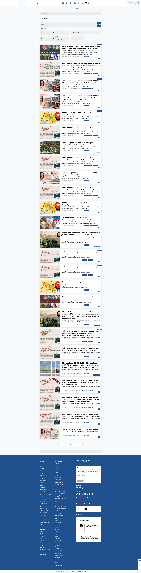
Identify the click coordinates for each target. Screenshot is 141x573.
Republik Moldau (43, 536)
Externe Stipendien (59, 515)
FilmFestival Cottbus (44, 508)
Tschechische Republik (45, 549)
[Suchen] (138, 2)
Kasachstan (42, 529)
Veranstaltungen (12, 8)
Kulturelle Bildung (43, 470)
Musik (56, 472)
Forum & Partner (59, 482)
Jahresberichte (43, 478)
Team (41, 466)
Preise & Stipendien (49, 3)
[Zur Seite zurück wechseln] (59, 445)
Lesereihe (41, 8)
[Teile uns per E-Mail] (93, 494)
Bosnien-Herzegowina (44, 522)
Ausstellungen (22, 8)
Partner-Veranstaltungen (60, 491)
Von (40, 30)
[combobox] (86, 32)
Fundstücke (57, 533)
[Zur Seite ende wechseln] (83, 445)
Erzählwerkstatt (70, 8)
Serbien (41, 544)
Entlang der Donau (59, 501)
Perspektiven (58, 522)
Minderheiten (58, 553)
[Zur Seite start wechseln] (57, 445)
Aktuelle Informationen (45, 463)
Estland (41, 526)
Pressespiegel (43, 480)
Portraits (57, 529)
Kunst (56, 470)
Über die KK (57, 538)
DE (88, 3)
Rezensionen (58, 477)
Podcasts (57, 468)
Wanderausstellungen (32, 8)
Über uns (16, 3)
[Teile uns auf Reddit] (90, 494)
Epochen (57, 520)
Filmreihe (42, 506)
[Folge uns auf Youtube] (80, 488)
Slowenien (42, 547)
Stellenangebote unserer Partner (60, 495)
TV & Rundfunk (90, 8)
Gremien (41, 464)
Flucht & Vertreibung (59, 555)
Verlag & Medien (30, 3)
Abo (56, 536)
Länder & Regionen (44, 519)
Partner (58, 3)
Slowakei (42, 545)
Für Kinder (57, 475)
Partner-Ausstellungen (60, 493)
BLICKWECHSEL (59, 461)
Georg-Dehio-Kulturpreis (60, 506)
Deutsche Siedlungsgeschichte (59, 549)
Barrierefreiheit (74, 35)
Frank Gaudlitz (58, 513)
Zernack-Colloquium (44, 510)
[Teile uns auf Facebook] (80, 494)
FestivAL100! (62, 8)
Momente (57, 524)
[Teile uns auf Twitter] (77, 494)
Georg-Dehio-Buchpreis (60, 508)
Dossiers (57, 559)
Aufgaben (42, 468)
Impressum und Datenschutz (67, 571)
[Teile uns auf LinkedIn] (85, 494)
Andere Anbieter (58, 479)
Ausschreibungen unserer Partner (60, 499)
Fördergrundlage (59, 489)
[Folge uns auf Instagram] (83, 488)
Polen (41, 538)
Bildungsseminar (43, 503)
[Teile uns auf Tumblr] (88, 494)
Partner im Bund (59, 488)
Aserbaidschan (43, 520)
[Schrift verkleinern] (139, 567)
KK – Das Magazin (59, 534)
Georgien (42, 528)
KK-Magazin (58, 518)
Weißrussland (43, 554)
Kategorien (75, 31)
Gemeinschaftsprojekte (60, 484)
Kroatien (41, 531)
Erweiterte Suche (137, 4)
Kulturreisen (57, 466)
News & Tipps (58, 540)
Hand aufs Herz (58, 527)
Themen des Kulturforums (58, 546)
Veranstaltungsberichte (45, 514)
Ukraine (41, 551)
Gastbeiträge (58, 557)
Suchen (99, 24)
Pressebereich (43, 477)
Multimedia (57, 474)
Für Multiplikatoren (79, 571)
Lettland (41, 533)
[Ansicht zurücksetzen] (140, 570)
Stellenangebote (43, 472)
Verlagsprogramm (59, 459)
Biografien (57, 542)
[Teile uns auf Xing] (83, 494)
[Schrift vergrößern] (139, 565)
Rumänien (42, 540)
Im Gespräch (58, 526)
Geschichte (57, 465)
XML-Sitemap (58, 565)
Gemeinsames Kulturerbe (60, 552)
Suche (56, 562)
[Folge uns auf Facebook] (77, 488)
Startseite (42, 458)
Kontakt (85, 571)
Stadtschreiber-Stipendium (58, 511)
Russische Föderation (44, 542)
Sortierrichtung (58, 36)
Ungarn (41, 552)
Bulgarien (42, 524)
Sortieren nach (58, 30)
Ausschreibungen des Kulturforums (44, 474)
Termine (22, 3)
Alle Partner (58, 486)
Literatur (57, 463)
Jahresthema (4, 8)
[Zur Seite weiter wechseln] (81, 445)
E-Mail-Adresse (81, 476)
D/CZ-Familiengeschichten (51, 8)
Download (42, 482)
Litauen (41, 535)
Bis (40, 36)
